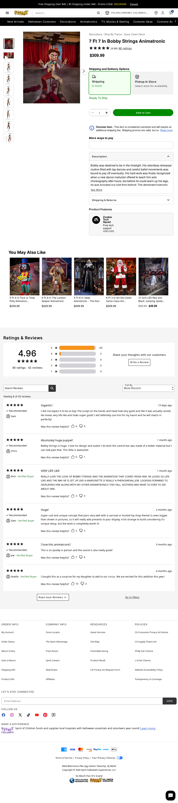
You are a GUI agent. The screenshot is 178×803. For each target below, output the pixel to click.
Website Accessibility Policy (149, 669)
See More (96, 189)
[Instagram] (12, 714)
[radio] (110, 83)
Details (134, 4)
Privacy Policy (82, 757)
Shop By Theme (113, 34)
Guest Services (97, 632)
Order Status (8, 641)
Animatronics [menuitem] (88, 21)
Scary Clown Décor (134, 34)
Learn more (108, 230)
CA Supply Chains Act (146, 641)
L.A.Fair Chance (143, 660)
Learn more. (148, 728)
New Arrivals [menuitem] (15, 21)
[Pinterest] (45, 714)
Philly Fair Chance (144, 651)
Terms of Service (63, 757)
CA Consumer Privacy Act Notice (151, 632)
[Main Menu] (7, 13)
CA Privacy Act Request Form (105, 669)
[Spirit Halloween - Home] (21, 13)
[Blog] (53, 714)
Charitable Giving (99, 651)
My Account (7, 632)
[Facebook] (3, 714)
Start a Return (8, 660)
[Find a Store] (156, 13)
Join (169, 701)
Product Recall (97, 660)
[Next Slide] (83, 71)
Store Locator (53, 632)
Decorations (95, 34)
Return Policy (8, 651)
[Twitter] (20, 714)
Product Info (7, 679)
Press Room (52, 651)
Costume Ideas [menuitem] (143, 21)
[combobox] (67, 13)
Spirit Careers (53, 660)
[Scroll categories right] (175, 21)
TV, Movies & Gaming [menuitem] (115, 21)
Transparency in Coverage (148, 679)
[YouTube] (37, 714)
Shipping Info (8, 669)
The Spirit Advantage (56, 641)
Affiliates (50, 679)
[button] (51, 67)
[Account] (163, 13)
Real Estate (51, 669)
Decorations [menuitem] (68, 21)
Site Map (94, 641)
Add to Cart (143, 112)
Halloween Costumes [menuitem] (42, 21)
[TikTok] (28, 714)
